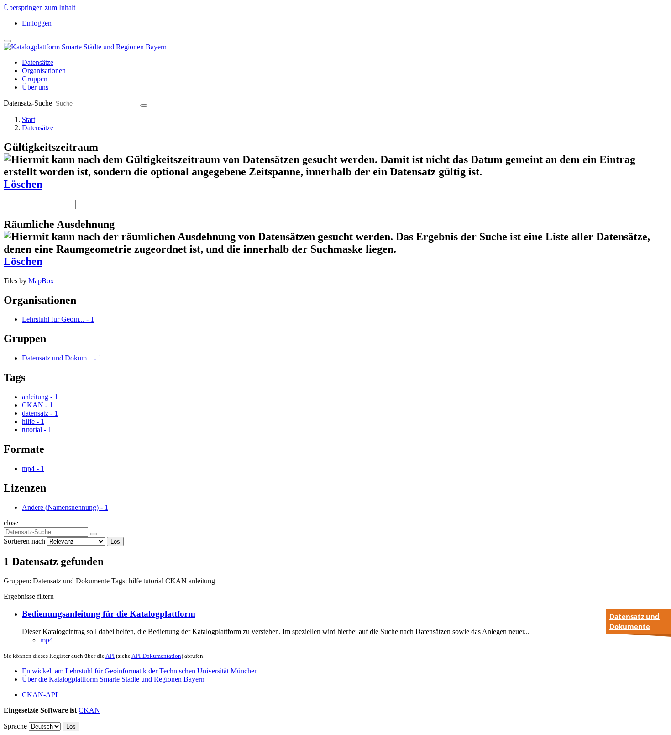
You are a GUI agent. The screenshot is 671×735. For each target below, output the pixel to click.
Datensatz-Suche (28, 103)
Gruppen (34, 79)
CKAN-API (40, 694)
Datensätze (37, 62)
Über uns (35, 87)
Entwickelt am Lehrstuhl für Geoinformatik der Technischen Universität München (140, 671)
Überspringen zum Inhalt (39, 7)
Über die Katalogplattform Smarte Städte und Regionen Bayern (113, 679)
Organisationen (44, 70)
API (110, 655)
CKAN (89, 710)
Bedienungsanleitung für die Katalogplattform (108, 614)
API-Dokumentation (156, 655)
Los (115, 541)
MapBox (41, 281)
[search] (93, 534)
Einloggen (37, 23)
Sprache (15, 726)
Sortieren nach (24, 541)
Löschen (23, 184)
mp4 (46, 640)
